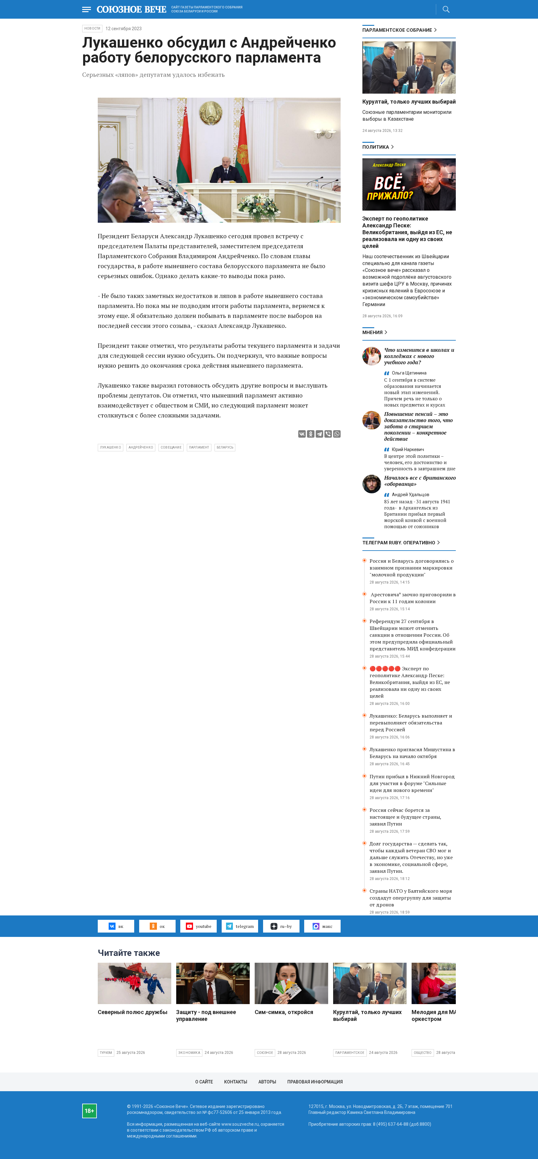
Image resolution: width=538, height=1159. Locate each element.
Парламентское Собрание (397, 30)
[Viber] (328, 434)
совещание (171, 447)
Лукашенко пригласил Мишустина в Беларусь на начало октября (412, 753)
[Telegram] (319, 434)
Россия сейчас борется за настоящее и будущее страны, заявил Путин (405, 817)
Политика (375, 147)
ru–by (286, 926)
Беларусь (225, 447)
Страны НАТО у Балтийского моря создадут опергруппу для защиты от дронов (411, 897)
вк (120, 926)
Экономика (189, 1052)
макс (327, 926)
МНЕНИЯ (372, 332)
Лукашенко (110, 447)
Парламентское (350, 1052)
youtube (203, 926)
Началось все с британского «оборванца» (420, 480)
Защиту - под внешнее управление (206, 1015)
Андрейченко (141, 447)
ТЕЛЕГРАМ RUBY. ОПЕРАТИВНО (398, 543)
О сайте (204, 1081)
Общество (423, 1052)
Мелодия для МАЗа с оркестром (440, 1015)
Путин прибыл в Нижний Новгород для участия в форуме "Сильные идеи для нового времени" (412, 783)
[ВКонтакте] (302, 434)
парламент (199, 447)
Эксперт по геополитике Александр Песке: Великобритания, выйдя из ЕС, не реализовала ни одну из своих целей (407, 232)
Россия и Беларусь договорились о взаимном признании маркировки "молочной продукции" (412, 567)
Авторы (267, 1081)
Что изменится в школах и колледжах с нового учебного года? (419, 356)
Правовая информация (315, 1081)
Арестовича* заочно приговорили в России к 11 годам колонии (413, 598)
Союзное (265, 1052)
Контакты (235, 1081)
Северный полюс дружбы (133, 1012)
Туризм (106, 1052)
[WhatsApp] (337, 434)
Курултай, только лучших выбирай (409, 101)
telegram (245, 926)
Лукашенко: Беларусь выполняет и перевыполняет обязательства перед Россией (411, 722)
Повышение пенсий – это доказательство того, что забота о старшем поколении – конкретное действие (418, 426)
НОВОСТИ (92, 28)
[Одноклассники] (310, 434)
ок (162, 926)
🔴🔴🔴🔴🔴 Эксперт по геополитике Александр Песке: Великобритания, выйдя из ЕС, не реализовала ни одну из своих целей (410, 682)
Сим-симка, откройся (284, 1012)
